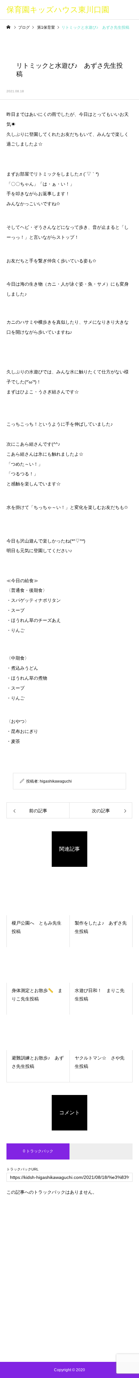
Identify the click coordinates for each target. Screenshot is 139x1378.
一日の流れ (69, 1279)
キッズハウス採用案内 (69, 1316)
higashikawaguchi (56, 781)
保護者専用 (69, 1303)
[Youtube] (69, 1346)
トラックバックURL (22, 1169)
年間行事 (69, 1291)
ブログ (69, 1267)
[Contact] (84, 1346)
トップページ (69, 1242)
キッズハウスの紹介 (69, 1254)
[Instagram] (55, 1346)
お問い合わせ (69, 1328)
